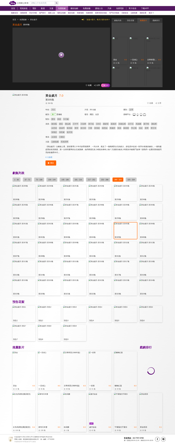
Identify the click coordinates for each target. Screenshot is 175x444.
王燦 (90, 128)
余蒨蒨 (54, 137)
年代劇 (66, 119)
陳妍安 (105, 124)
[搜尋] (56, 3)
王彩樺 (83, 124)
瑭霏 (76, 128)
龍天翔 (69, 132)
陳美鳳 (54, 124)
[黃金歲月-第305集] (27, 115)
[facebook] (157, 439)
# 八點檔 (48, 157)
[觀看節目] (61, 55)
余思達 (54, 128)
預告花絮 (130, 20)
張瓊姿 (54, 132)
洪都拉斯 (122, 124)
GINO (98, 124)
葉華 (146, 128)
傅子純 (91, 124)
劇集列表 (117, 20)
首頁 (14, 20)
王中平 (75, 124)
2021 (53, 110)
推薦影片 (143, 20)
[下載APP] (105, 85)
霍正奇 (153, 128)
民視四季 (64, 142)
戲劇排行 (156, 20)
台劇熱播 (55, 142)
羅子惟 (146, 124)
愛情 (53, 119)
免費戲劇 (23, 20)
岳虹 (140, 128)
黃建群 (112, 128)
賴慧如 (104, 128)
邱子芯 (130, 124)
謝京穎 (83, 128)
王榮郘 (62, 137)
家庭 (59, 119)
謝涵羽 (62, 128)
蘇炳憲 (126, 128)
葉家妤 (113, 124)
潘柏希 (154, 124)
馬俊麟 (138, 124)
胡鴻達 (97, 128)
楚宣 (61, 124)
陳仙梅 (67, 124)
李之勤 (134, 128)
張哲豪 (62, 132)
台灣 (131, 110)
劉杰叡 (69, 128)
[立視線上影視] (19, 3)
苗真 (119, 128)
